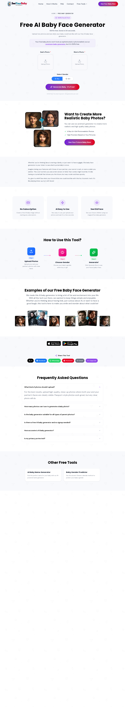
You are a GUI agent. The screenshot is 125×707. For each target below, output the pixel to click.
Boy (58, 79)
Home (40, 4)
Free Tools (81, 4)
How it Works (51, 4)
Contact (70, 4)
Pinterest (69, 361)
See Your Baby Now (108, 4)
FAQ (62, 4)
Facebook (42, 361)
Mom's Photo (79, 52)
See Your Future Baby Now (79, 142)
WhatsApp (55, 361)
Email (81, 361)
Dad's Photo (45, 52)
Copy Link (93, 361)
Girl (69, 79)
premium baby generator (55, 44)
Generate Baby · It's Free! (64, 87)
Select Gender (62, 74)
